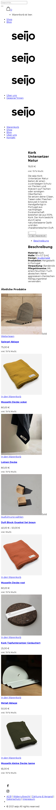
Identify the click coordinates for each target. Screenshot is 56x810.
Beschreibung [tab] (41, 241)
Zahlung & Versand (42, 796)
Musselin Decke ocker (14, 402)
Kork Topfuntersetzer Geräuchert (20, 643)
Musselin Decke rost (13, 582)
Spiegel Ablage (10, 342)
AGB (9, 796)
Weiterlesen (7, 336)
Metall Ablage (9, 703)
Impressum (29, 799)
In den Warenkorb (37, 236)
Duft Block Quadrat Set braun (18, 522)
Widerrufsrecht (21, 796)
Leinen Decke (9, 462)
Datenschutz (14, 799)
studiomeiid (43, 258)
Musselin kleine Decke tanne (18, 763)
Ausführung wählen (12, 517)
